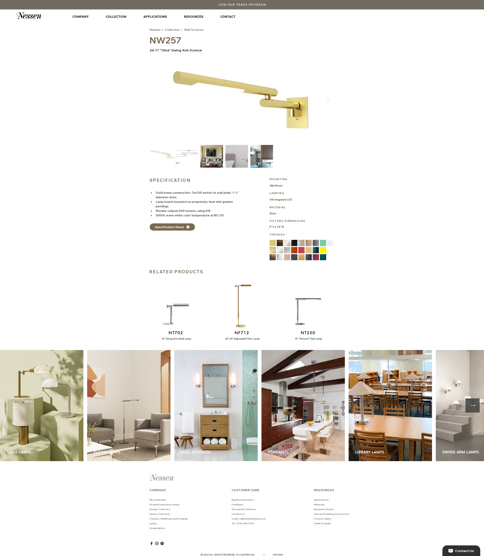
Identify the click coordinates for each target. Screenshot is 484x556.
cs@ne (243, 518)
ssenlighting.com (256, 518)
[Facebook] (151, 543)
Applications (321, 499)
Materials (319, 504)
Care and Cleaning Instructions (331, 514)
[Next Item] (328, 100)
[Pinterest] (162, 543)
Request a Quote (324, 509)
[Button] (175, 309)
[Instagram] (157, 543)
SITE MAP (278, 554)
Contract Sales (322, 518)
